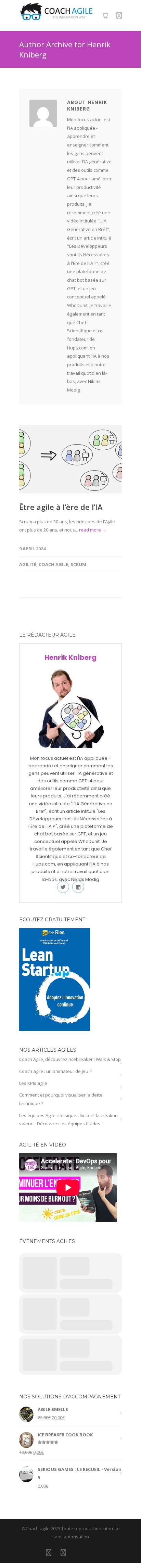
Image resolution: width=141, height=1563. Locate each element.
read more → (92, 530)
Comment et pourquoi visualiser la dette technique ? (60, 1099)
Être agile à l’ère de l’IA (61, 507)
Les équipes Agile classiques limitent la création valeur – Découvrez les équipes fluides (68, 1119)
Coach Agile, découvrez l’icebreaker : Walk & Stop (70, 1059)
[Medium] (93, 1552)
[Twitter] (63, 1552)
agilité (27, 564)
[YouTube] (78, 1552)
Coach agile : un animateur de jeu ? (55, 1071)
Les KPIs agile (33, 1083)
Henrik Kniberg (70, 657)
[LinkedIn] (48, 1552)
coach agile (53, 564)
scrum (78, 564)
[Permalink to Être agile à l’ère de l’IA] (70, 459)
